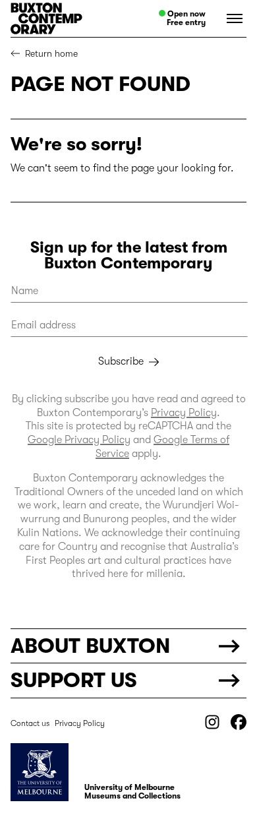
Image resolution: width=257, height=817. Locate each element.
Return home (51, 53)
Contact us (30, 723)
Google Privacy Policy (79, 440)
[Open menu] (231, 18)
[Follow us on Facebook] (238, 727)
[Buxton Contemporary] (63, 18)
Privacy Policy (184, 413)
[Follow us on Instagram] (212, 727)
